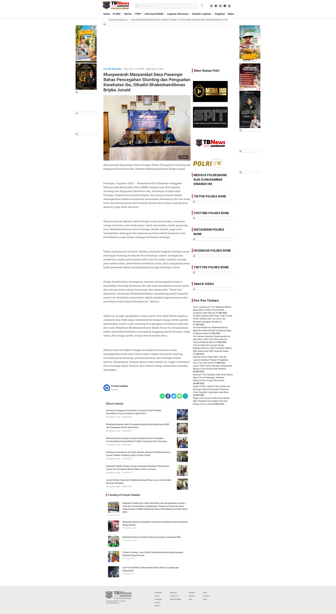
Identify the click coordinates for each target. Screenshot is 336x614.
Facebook (158, 593)
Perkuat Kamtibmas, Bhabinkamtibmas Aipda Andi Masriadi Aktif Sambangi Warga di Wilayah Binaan (212, 330)
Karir (190, 599)
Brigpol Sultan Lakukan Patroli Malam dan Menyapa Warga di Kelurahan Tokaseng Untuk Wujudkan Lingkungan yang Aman (211, 389)
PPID (138, 14)
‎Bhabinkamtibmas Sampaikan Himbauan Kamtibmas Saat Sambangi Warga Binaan (155, 523)
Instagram (158, 599)
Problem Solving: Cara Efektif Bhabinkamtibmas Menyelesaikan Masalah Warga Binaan (152, 554)
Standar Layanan (201, 14)
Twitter (157, 596)
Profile (116, 14)
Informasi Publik (154, 14)
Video (230, 14)
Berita (127, 14)
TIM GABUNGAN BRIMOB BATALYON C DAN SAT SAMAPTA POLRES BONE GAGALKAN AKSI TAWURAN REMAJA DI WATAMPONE (164, 20)
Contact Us (174, 596)
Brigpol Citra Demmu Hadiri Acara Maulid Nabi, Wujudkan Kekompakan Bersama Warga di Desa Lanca (211, 401)
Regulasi (220, 14)
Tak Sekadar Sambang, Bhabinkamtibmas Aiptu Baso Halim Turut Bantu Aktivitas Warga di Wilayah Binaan (211, 339)
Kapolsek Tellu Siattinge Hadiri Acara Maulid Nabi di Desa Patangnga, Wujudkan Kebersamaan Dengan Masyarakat (213, 377)
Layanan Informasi (177, 14)
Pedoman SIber (175, 599)
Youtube (158, 602)
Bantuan (192, 596)
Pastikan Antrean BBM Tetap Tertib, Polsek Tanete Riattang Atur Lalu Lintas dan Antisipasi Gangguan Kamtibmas (212, 318)
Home (106, 14)
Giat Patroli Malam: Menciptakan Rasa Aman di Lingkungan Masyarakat (150, 569)
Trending (206, 596)
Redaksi (192, 593)
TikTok (157, 606)
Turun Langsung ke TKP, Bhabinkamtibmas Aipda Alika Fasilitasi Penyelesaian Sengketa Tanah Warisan (212, 310)
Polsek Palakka (119, 386)
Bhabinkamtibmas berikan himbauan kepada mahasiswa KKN (151, 537)
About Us (173, 593)
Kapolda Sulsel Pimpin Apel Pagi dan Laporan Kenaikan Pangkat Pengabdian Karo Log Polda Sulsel (210, 359)
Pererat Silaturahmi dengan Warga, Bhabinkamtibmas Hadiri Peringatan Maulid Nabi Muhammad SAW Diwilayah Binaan (212, 348)
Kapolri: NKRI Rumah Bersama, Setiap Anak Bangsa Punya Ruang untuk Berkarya (212, 367)
